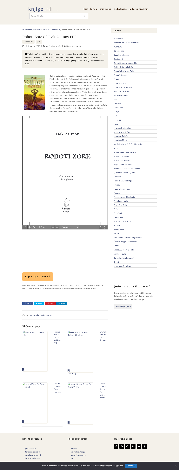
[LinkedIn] (133, 446)
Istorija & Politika (121, 136)
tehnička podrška (32, 452)
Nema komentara (73, 46)
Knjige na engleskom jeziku (125, 152)
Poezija (117, 193)
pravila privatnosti (33, 455)
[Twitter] (139, 446)
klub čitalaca (90, 8)
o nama (74, 448)
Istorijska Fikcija (120, 140)
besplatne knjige (32, 458)
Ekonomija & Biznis (122, 91)
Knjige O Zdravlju (121, 156)
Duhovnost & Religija (123, 87)
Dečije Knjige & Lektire (123, 67)
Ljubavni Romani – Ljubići (124, 172)
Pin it (51, 303)
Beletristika (119, 51)
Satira (116, 233)
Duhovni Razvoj (120, 83)
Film (115, 116)
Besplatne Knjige (121, 55)
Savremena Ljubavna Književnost (128, 237)
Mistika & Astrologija (123, 180)
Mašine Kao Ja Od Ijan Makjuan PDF (57, 337)
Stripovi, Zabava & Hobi (124, 250)
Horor (116, 124)
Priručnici (118, 213)
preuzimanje (30, 448)
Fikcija (116, 111)
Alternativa (118, 38)
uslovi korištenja (78, 452)
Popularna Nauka (121, 201)
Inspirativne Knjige (122, 132)
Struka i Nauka (120, 254)
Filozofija (117, 120)
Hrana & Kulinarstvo (122, 128)
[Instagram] (127, 446)
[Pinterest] (121, 446)
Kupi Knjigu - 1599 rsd (37, 276)
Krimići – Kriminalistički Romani (127, 168)
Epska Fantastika (121, 95)
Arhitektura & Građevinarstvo (127, 42)
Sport (116, 245)
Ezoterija (117, 103)
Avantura (118, 47)
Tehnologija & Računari (124, 258)
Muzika (117, 185)
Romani (117, 225)
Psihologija (118, 217)
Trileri (116, 262)
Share (28, 303)
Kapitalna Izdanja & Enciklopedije (128, 144)
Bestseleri (118, 59)
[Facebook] (116, 446)
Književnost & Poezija (123, 164)
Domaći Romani (120, 75)
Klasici (116, 148)
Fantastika (118, 107)
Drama (116, 79)
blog (73, 458)
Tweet (40, 303)
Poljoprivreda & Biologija (124, 197)
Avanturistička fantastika (41, 315)
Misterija (117, 176)
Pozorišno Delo (120, 205)
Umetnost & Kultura (122, 266)
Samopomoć (119, 229)
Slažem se (131, 466)
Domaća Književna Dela (124, 71)
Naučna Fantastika (54, 46)
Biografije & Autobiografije (125, 63)
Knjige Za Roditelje (122, 160)
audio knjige (120, 8)
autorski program (138, 8)
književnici (105, 8)
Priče (116, 209)
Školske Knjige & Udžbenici (125, 241)
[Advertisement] (65, 250)
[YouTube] (144, 446)
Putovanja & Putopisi (123, 221)
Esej (115, 99)
